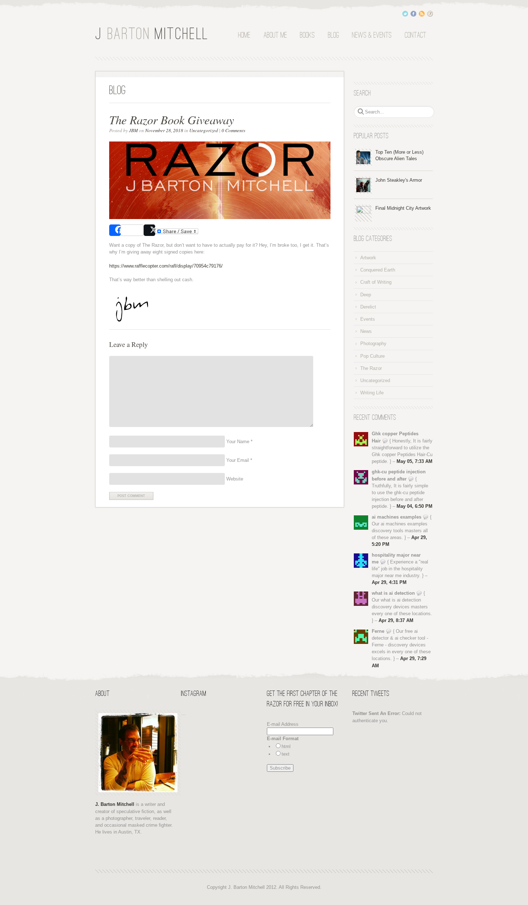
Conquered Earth (377, 270)
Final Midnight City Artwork (403, 208)
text (286, 754)
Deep (365, 294)
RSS (422, 14)
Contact (415, 35)
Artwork (368, 257)
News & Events (372, 35)
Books (307, 35)
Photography (373, 343)
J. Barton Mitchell (152, 33)
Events (367, 319)
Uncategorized (203, 130)
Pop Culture (372, 356)
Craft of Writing (376, 282)
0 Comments (233, 130)
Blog (333, 35)
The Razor (371, 368)
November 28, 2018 (164, 130)
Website (234, 479)
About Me (275, 35)
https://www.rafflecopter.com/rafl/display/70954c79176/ (166, 266)
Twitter (405, 14)
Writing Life (372, 392)
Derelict (368, 307)
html (286, 746)
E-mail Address (282, 724)
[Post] (149, 230)
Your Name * (239, 441)
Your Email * (238, 460)
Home (244, 35)
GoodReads (430, 14)
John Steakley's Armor (398, 180)
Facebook (413, 14)
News (366, 331)
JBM (133, 130)
